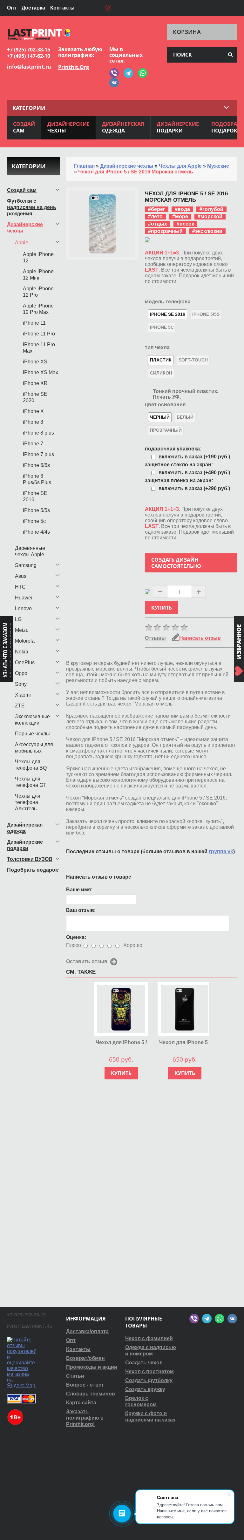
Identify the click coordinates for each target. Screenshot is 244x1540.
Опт (12, 7)
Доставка (33, 7)
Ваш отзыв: (81, 910)
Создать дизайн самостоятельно (176, 563)
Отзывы (155, 638)
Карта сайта (81, 1402)
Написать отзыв (200, 638)
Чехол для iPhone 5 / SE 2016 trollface (184, 1043)
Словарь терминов (90, 1393)
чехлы (68, 127)
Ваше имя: (79, 889)
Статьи (75, 1376)
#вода (182, 209)
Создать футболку (149, 1380)
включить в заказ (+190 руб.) (194, 456)
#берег (156, 209)
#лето (155, 216)
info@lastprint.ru (29, 66)
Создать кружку (145, 1389)
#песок (185, 223)
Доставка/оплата (87, 1331)
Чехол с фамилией (149, 1338)
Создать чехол (144, 1362)
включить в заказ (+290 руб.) (194, 488)
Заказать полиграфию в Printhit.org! (85, 1418)
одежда (123, 127)
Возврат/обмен (85, 1358)
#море (180, 216)
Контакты (62, 7)
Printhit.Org (73, 67)
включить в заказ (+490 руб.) (194, 472)
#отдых (157, 223)
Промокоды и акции (91, 1367)
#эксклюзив (207, 231)
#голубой (211, 209)
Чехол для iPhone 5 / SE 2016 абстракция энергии (121, 1043)
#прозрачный (165, 231)
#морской (210, 216)
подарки (178, 127)
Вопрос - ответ (85, 1385)
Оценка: (76, 937)
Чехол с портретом (149, 1371)
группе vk (221, 851)
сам (24, 127)
